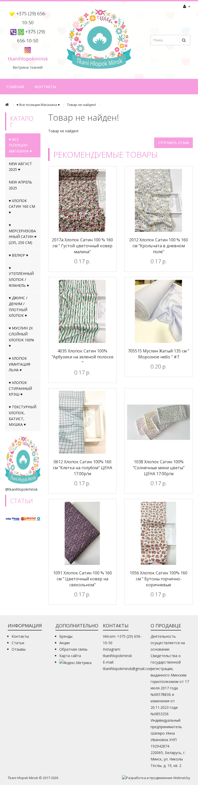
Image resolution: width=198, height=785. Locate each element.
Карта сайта (70, 655)
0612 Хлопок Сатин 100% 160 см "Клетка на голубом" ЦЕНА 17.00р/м (82, 467)
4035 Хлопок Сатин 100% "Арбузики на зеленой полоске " (82, 357)
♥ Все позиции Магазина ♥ (38, 104)
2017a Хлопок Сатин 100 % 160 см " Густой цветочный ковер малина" (82, 246)
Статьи (18, 642)
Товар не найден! (81, 104)
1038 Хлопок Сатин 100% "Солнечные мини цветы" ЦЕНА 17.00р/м (159, 467)
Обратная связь (73, 649)
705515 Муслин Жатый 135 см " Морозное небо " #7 (158, 354)
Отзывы (19, 649)
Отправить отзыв (173, 142)
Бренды (65, 636)
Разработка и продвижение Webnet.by (158, 777)
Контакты (45, 86)
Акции (64, 642)
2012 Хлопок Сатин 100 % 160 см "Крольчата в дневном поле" (158, 246)
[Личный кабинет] (187, 6)
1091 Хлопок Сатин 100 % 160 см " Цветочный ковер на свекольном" (82, 579)
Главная (15, 86)
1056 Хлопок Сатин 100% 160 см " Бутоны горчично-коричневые (158, 579)
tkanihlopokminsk (28, 59)
